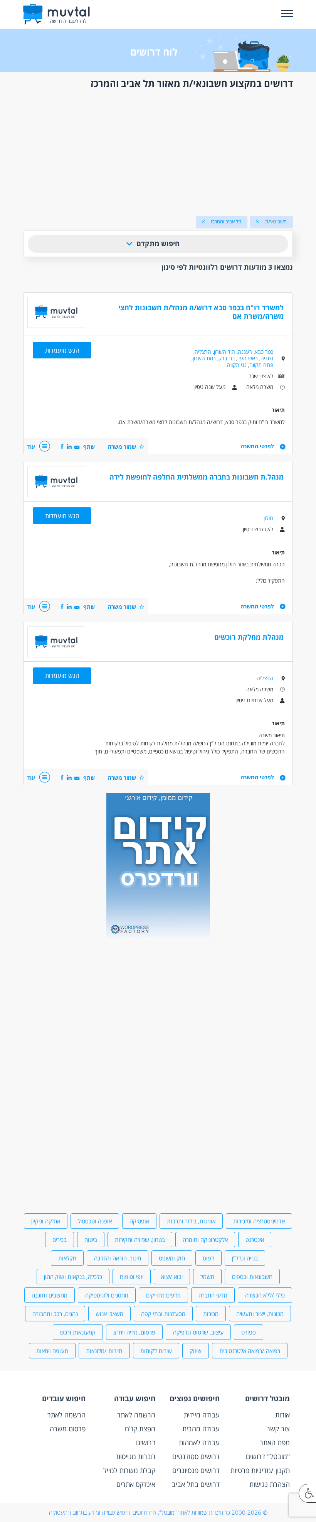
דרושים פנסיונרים (196, 1470)
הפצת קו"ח (140, 1428)
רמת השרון (204, 358)
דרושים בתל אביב (196, 1484)
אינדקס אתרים (135, 1484)
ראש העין (247, 358)
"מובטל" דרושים (268, 1456)
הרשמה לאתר (136, 1414)
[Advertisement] (158, 151)
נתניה (267, 358)
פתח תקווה (261, 364)
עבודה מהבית (201, 1428)
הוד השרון (224, 351)
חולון (268, 518)
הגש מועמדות (62, 350)
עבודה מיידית (202, 1414)
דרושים (145, 1442)
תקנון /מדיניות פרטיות (260, 1470)
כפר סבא (264, 351)
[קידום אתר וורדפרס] (158, 935)
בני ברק (227, 358)
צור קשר (278, 1428)
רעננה (245, 351)
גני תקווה (237, 364)
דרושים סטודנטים (196, 1456)
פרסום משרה (68, 1428)
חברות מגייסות (135, 1456)
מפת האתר (275, 1442)
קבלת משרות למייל (129, 1470)
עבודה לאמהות (199, 1442)
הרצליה (203, 351)
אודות (282, 1414)
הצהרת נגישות (269, 1484)
